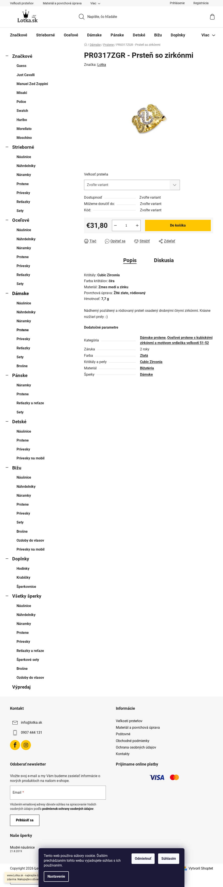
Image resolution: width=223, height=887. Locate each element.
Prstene (23, 184)
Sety (20, 211)
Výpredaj (21, 687)
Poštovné (123, 734)
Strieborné (23, 147)
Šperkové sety (28, 660)
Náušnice (24, 157)
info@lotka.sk (31, 722)
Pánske (19, 375)
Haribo (22, 120)
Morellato (24, 129)
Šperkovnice (26, 587)
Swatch (22, 111)
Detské (19, 421)
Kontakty (123, 754)
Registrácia (201, 3)
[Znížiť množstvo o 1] (115, 225)
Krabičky (23, 577)
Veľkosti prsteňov (22, 3)
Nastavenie (56, 876)
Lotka (101, 65)
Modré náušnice (22, 847)
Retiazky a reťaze (30, 403)
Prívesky (23, 193)
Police (21, 102)
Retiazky (23, 202)
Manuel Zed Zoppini (32, 84)
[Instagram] (26, 745)
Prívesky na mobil (30, 458)
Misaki (22, 93)
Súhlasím (168, 858)
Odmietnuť (143, 858)
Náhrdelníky (26, 166)
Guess (21, 66)
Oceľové (20, 220)
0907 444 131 (31, 732)
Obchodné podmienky (132, 741)
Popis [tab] (130, 260)
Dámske (20, 293)
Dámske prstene (153, 338)
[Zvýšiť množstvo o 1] (137, 225)
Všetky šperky (26, 596)
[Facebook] (15, 745)
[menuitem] (19, 35)
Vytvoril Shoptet (201, 868)
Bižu (16, 468)
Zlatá (144, 355)
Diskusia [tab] (164, 260)
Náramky (24, 175)
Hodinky (23, 568)
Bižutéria (147, 368)
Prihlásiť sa (25, 820)
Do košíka (178, 225)
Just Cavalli (26, 75)
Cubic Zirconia (151, 362)
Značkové (22, 56)
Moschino (24, 138)
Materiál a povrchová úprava (62, 3)
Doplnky (20, 558)
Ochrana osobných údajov (136, 747)
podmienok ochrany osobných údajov (67, 808)
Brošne (22, 366)
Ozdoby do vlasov (30, 540)
